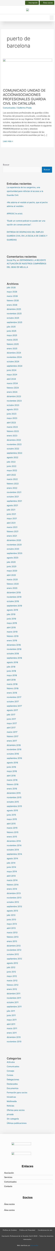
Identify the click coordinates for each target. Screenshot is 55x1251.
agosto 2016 (12, 762)
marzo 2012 (12, 980)
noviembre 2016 (14, 749)
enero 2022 (12, 488)
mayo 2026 (12, 292)
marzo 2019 (12, 632)
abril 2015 (11, 823)
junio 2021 (11, 514)
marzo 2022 (12, 479)
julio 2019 (11, 614)
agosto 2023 (12, 409)
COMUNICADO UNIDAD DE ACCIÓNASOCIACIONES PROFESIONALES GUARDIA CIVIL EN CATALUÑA (24, 97)
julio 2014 (11, 863)
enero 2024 (12, 392)
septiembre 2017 (14, 706)
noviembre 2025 (14, 313)
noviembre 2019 (14, 597)
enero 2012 (12, 989)
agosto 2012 (12, 963)
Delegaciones (13, 1079)
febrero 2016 (12, 784)
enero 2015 (12, 837)
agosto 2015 (12, 810)
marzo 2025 (12, 340)
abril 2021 (11, 523)
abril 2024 (11, 379)
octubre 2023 (13, 405)
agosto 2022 (12, 457)
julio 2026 (11, 287)
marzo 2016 (12, 780)
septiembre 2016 (14, 758)
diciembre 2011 (13, 993)
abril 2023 (11, 422)
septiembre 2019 (14, 606)
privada (10, 1114)
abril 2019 (11, 627)
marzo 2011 (12, 1028)
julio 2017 (11, 714)
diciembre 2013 (14, 893)
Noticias (10, 1106)
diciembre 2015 (14, 793)
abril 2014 (11, 876)
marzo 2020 (12, 579)
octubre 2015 (13, 802)
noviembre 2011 (14, 998)
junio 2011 (11, 1015)
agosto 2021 (12, 505)
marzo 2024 (12, 383)
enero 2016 (12, 789)
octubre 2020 (13, 549)
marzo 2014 (12, 880)
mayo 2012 (12, 976)
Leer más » (8, 141)
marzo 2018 (12, 684)
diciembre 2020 (14, 540)
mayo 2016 (12, 771)
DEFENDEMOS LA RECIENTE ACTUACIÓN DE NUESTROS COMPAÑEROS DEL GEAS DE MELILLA (26, 263)
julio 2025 (11, 327)
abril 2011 (11, 1024)
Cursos (10, 1075)
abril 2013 (11, 928)
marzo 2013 (12, 932)
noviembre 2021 (14, 492)
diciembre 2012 (14, 946)
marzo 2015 (12, 828)
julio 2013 (11, 915)
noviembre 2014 (14, 845)
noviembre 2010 (14, 1041)
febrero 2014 (12, 885)
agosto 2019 (12, 610)
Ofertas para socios (16, 1110)
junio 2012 (11, 972)
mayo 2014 (12, 871)
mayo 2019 (12, 623)
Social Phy (11, 260)
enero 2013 (12, 941)
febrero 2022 (13, 483)
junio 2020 (11, 566)
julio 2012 (11, 967)
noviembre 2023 (14, 401)
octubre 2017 (13, 701)
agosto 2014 (12, 858)
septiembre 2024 (14, 366)
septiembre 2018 (14, 658)
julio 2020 (11, 562)
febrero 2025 (13, 344)
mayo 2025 (12, 335)
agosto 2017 (12, 710)
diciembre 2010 (14, 1037)
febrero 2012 (12, 985)
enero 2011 (12, 1033)
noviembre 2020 (14, 545)
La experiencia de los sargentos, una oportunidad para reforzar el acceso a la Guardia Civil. (25, 191)
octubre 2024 (13, 361)
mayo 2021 (12, 518)
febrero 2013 (12, 937)
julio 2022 (11, 462)
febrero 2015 (12, 832)
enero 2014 (12, 889)
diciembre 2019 (14, 592)
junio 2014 (11, 867)
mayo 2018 (12, 675)
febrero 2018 (12, 688)
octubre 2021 (13, 497)
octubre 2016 (13, 754)
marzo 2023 (12, 427)
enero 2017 (12, 741)
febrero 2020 (13, 584)
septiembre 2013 (14, 906)
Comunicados (9, 108)
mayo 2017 (12, 723)
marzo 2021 (12, 527)
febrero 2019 (12, 636)
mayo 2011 (11, 1020)
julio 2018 (11, 667)
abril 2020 (11, 575)
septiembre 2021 (14, 501)
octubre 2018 (13, 653)
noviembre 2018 (14, 649)
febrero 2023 (13, 431)
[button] (52, 17)
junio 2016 (11, 767)
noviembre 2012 (14, 950)
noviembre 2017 (14, 697)
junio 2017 (11, 719)
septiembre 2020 (14, 553)
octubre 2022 (13, 448)
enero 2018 (12, 693)
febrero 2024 (13, 388)
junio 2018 (11, 671)
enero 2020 (12, 588)
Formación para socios (17, 1092)
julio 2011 (11, 1011)
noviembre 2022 (14, 444)
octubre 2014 (13, 850)
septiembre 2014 (14, 854)
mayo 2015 (12, 819)
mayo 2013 (12, 924)
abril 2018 (11, 680)
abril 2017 (11, 727)
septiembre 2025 (14, 322)
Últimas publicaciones (17, 1123)
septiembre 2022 (14, 453)
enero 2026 (12, 305)
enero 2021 (12, 536)
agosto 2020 (12, 558)
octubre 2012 (13, 954)
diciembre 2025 (14, 309)
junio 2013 (11, 919)
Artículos (11, 1062)
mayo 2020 (12, 571)
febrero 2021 (12, 531)
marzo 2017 (12, 732)
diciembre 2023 (14, 396)
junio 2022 (11, 466)
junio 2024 (11, 370)
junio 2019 (11, 619)
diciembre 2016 (14, 745)
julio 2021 (11, 510)
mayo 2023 (12, 418)
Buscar (6, 165)
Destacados (12, 1084)
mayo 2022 (12, 470)
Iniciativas (11, 1097)
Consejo (10, 1071)
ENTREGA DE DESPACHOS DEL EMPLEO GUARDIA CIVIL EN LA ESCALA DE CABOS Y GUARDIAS (27, 236)
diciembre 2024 (14, 353)
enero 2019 (12, 640)
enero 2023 (12, 435)
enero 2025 (12, 348)
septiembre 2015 (14, 806)
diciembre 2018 (14, 645)
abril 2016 (11, 775)
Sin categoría (13, 1119)
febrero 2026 (13, 300)
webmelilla (34, 1245)
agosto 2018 (12, 662)
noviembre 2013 (14, 898)
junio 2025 (11, 331)
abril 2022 (11, 475)
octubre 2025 (13, 318)
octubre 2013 (13, 902)
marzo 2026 (12, 296)
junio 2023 (11, 414)
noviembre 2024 (14, 357)
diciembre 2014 (14, 841)
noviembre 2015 (14, 797)
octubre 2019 (13, 601)
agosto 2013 (12, 911)
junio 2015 (11, 815)
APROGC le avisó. (15, 213)
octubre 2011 (12, 1002)
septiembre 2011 (14, 1006)
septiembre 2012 (14, 959)
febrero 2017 (12, 736)
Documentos (12, 1088)
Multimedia (12, 1101)
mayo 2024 (12, 374)
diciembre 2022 (14, 440)
